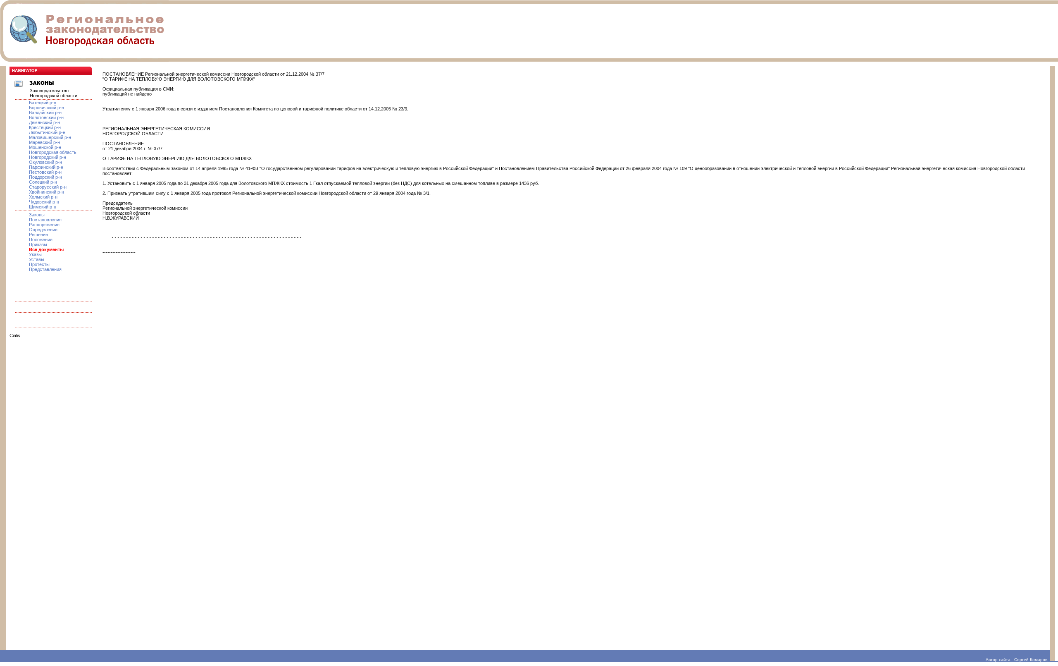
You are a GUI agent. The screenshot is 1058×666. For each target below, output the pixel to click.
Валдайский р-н (45, 112)
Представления (45, 269)
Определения (43, 229)
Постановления (45, 219)
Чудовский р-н (44, 201)
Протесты (39, 264)
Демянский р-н (44, 122)
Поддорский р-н (45, 177)
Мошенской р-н (45, 147)
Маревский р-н (44, 142)
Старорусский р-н (48, 186)
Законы (37, 214)
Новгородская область (52, 152)
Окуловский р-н (45, 162)
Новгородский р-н (47, 157)
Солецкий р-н (43, 182)
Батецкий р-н (42, 102)
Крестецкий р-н (45, 127)
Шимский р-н (42, 206)
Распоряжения (44, 224)
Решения (38, 234)
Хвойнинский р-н (46, 191)
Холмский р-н (43, 196)
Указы (35, 254)
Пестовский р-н (45, 172)
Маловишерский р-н (50, 137)
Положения (40, 239)
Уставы (36, 259)
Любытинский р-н (47, 132)
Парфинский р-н (46, 167)
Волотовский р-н (46, 117)
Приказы (38, 244)
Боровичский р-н (46, 107)
